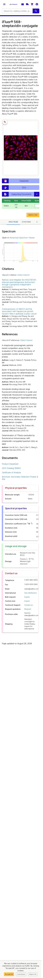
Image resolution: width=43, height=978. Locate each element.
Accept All (9, 974)
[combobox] (17, 11)
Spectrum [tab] (13, 222)
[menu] (4, 4)
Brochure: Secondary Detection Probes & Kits (20, 478)
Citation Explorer (23, 275)
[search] (36, 11)
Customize (21, 974)
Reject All (32, 974)
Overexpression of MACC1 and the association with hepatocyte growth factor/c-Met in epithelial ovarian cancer (19, 311)
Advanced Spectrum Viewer (22, 237)
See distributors (30, 593)
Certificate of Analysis (11, 472)
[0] (32, 4)
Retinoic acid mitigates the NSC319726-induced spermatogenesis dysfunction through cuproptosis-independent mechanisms (19, 283)
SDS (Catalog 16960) (11, 468)
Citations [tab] (26, 222)
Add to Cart (32, 215)
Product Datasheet (10, 464)
